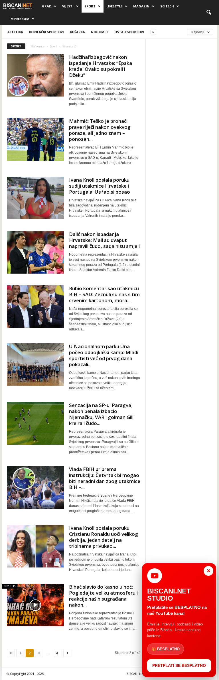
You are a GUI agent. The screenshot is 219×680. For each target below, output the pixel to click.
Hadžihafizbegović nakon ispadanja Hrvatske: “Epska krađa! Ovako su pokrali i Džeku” (100, 66)
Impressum (19, 19)
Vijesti (68, 6)
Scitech (167, 6)
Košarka (77, 32)
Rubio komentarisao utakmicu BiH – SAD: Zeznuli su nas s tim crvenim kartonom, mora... (104, 294)
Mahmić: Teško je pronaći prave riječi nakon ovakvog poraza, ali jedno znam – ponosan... (100, 130)
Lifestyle (114, 6)
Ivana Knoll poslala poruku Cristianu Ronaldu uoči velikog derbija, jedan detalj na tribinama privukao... (103, 537)
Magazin (141, 6)
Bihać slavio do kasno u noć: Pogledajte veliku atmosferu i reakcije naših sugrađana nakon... (103, 595)
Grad (46, 6)
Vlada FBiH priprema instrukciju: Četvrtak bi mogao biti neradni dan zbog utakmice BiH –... (104, 478)
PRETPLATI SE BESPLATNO (179, 665)
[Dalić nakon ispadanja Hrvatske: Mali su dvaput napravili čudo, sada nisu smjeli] (35, 252)
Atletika (15, 32)
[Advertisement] (181, 73)
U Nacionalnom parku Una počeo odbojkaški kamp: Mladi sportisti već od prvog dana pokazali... (103, 355)
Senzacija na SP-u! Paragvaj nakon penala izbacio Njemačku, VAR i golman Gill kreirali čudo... (101, 414)
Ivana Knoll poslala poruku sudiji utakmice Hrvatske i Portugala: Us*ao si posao (99, 185)
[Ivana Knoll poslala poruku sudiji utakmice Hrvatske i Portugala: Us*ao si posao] (35, 198)
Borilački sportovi (46, 32)
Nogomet (99, 32)
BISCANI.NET (136, 673)
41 (58, 653)
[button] (208, 12)
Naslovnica (37, 46)
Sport (90, 6)
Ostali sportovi (129, 32)
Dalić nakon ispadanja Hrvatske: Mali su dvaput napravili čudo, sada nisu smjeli (104, 240)
